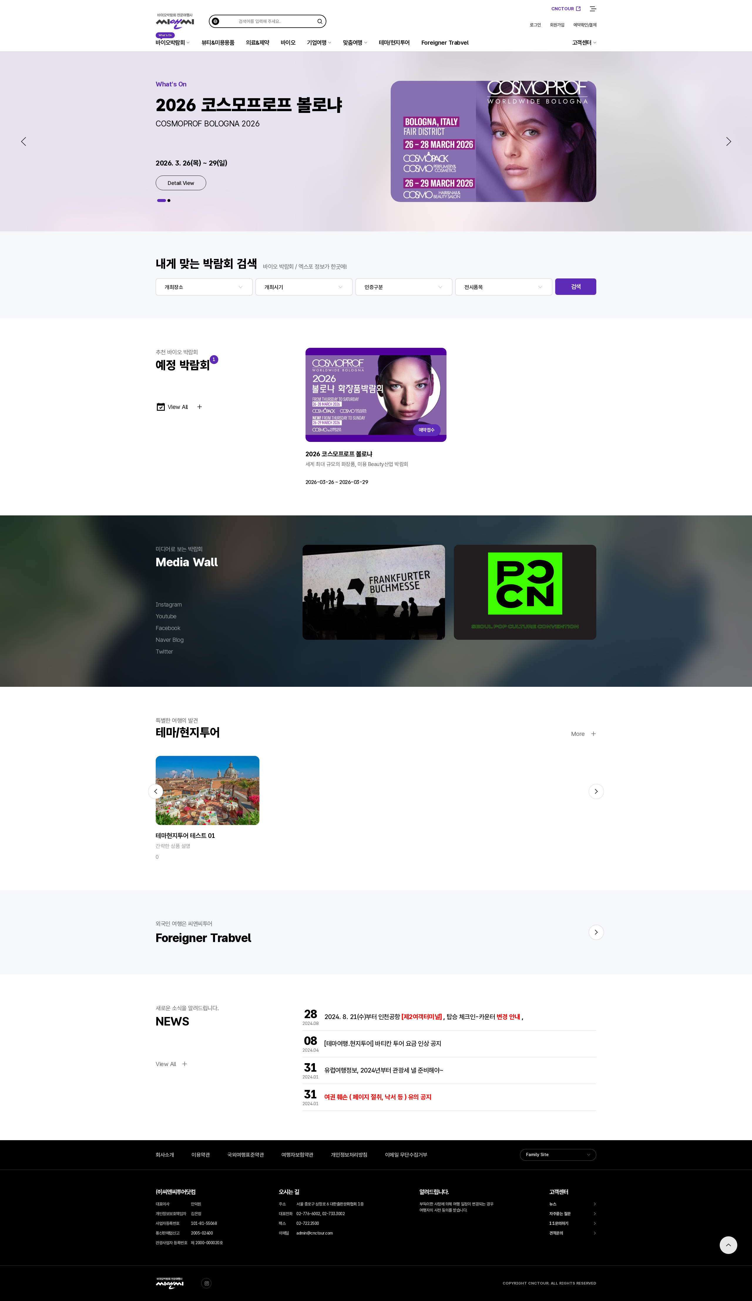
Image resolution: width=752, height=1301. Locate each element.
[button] (23, 141)
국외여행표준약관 (245, 1155)
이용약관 (201, 1155)
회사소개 (165, 1155)
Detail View (181, 183)
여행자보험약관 (297, 1155)
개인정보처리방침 (349, 1155)
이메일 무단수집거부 (406, 1155)
